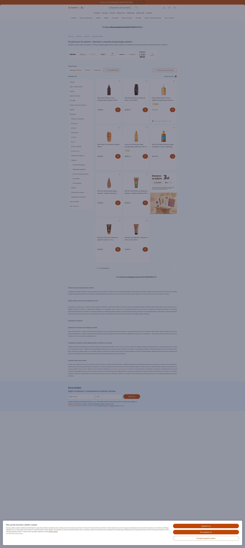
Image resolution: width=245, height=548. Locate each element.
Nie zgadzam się (206, 532)
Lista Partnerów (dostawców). (14, 533)
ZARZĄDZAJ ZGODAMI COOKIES (205, 538)
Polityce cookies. (53, 531)
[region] (122, 533)
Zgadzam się (206, 526)
